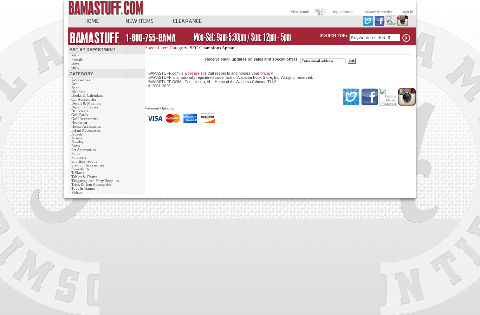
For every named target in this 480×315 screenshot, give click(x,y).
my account (343, 12)
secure (194, 73)
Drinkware (80, 111)
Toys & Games (83, 188)
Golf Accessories (84, 119)
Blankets (78, 92)
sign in (407, 12)
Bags (75, 88)
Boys (75, 63)
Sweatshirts (80, 169)
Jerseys (77, 138)
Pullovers (78, 157)
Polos (75, 154)
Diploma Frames (84, 107)
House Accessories (86, 126)
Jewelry (77, 142)
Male (75, 56)
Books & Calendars (87, 95)
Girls (75, 67)
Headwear (79, 123)
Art (74, 84)
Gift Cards (79, 115)
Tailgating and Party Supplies (95, 181)
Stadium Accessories (87, 165)
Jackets (77, 134)
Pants (75, 146)
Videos (76, 192)
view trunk (300, 12)
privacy (266, 73)
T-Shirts (77, 173)
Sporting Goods (84, 161)
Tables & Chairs (84, 177)
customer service (378, 12)
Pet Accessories (83, 150)
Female (77, 60)
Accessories (80, 80)
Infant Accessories (85, 130)
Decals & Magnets (86, 103)
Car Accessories (83, 99)
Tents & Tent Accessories (91, 185)
